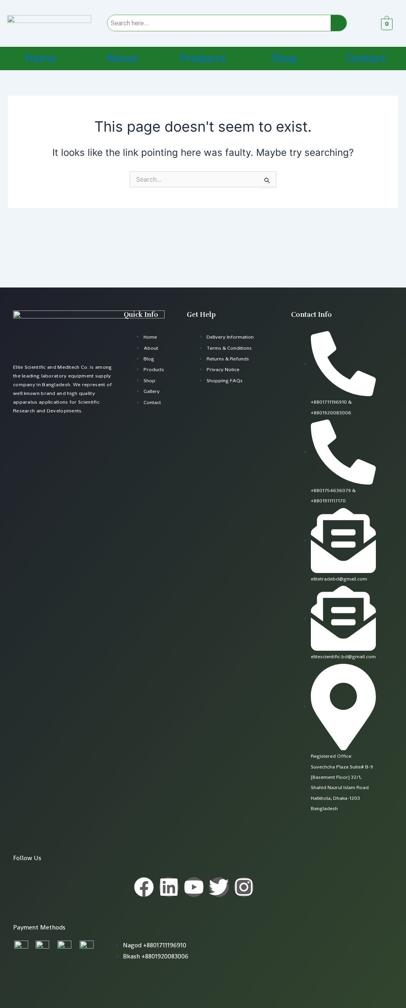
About (122, 58)
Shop (284, 58)
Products (203, 58)
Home (40, 58)
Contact (365, 58)
